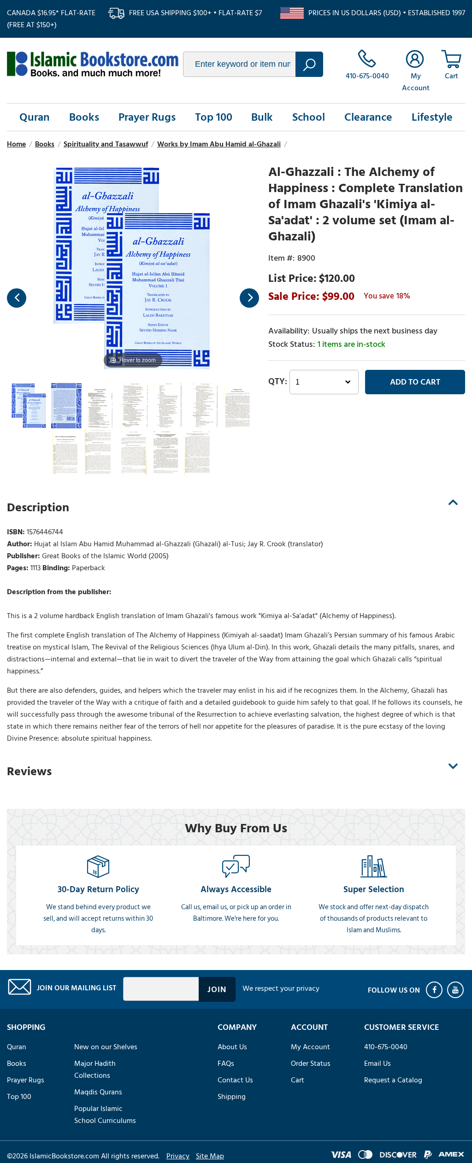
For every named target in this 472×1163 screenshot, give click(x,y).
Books (84, 117)
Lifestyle (432, 117)
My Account (310, 1047)
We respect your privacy (280, 988)
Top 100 (213, 117)
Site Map (210, 1156)
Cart (297, 1080)
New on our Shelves (105, 1047)
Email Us (377, 1063)
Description (38, 507)
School (308, 117)
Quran (34, 117)
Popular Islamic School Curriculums (105, 1115)
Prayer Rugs (147, 117)
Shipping (232, 1097)
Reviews (29, 771)
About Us (232, 1047)
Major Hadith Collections (95, 1069)
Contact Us (235, 1080)
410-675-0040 (385, 1047)
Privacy (177, 1156)
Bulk (262, 117)
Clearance (368, 117)
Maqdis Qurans (98, 1092)
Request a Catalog (393, 1080)
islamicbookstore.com (92, 64)
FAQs (226, 1063)
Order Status (310, 1063)
